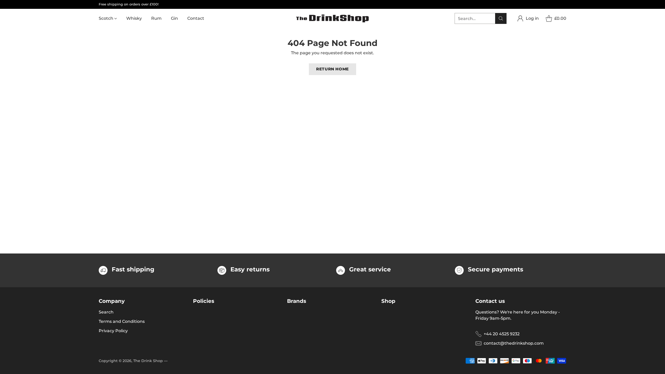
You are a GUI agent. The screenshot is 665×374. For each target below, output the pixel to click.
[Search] (501, 18)
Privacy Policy (113, 330)
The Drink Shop (148, 360)
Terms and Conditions (122, 321)
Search (106, 312)
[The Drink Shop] (332, 18)
